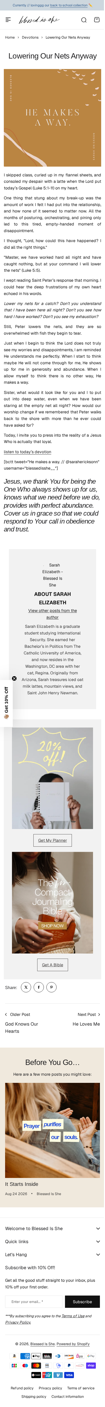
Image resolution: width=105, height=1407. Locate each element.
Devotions (30, 37)
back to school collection (69, 5)
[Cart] (96, 19)
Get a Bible (52, 965)
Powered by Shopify (71, 1344)
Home (10, 37)
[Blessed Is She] (39, 19)
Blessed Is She (41, 1344)
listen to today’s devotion (27, 452)
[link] (26, 987)
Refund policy (20, 1388)
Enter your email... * (27, 1301)
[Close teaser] (14, 678)
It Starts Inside (21, 1184)
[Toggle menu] (8, 19)
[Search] (83, 19)
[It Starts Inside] (52, 1130)
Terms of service (79, 1388)
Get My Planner (52, 840)
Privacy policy (48, 1388)
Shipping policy (31, 1396)
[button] (6, 703)
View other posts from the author (52, 614)
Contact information (65, 1396)
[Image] (52, 778)
